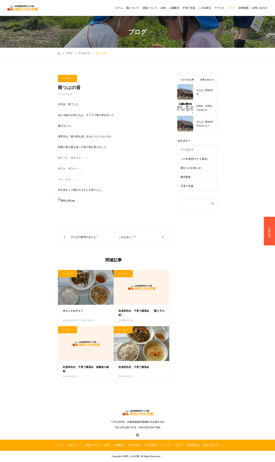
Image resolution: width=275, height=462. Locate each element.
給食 (163, 8)
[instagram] (137, 435)
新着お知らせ (207, 79)
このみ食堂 (204, 8)
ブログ (231, 8)
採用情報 (243, 8)
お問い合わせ (259, 8)
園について (132, 8)
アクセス (219, 8)
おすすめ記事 (187, 79)
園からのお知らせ (191, 168)
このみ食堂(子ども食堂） (195, 159)
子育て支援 (188, 8)
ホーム (119, 8)
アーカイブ (67, 78)
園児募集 (186, 177)
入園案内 (174, 8)
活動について (150, 8)
